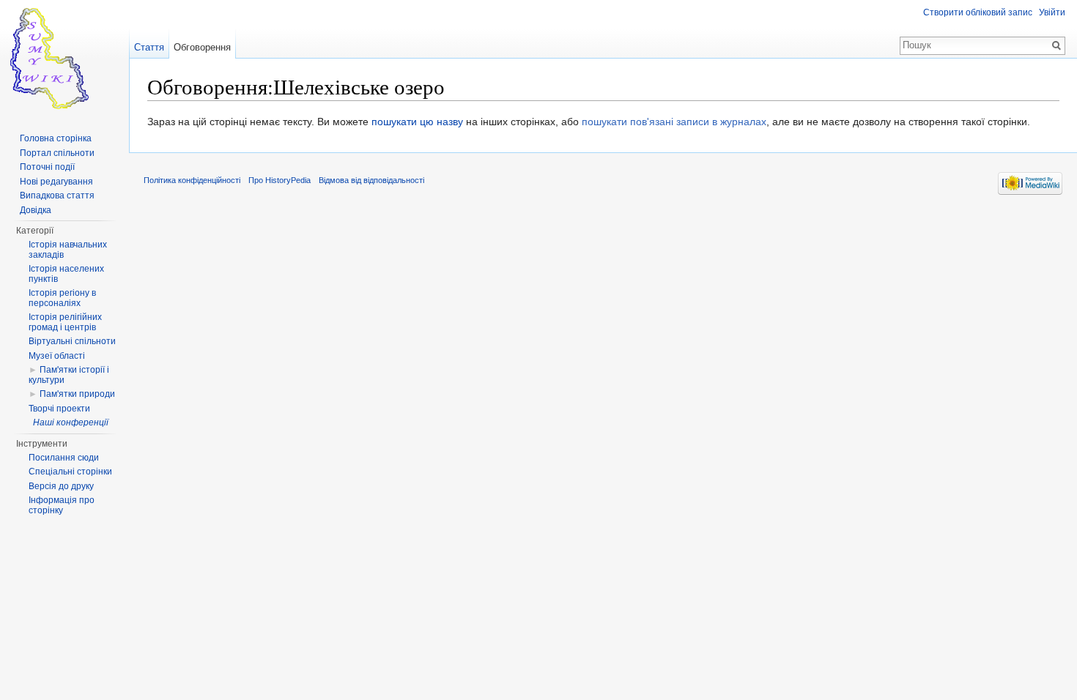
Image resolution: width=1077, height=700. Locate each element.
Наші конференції (70, 422)
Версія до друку (61, 486)
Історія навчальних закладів (68, 249)
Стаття (149, 47)
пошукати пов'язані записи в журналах (674, 121)
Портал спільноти (57, 153)
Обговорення (202, 47)
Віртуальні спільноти (72, 341)
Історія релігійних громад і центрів (65, 322)
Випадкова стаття (57, 195)
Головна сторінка (56, 138)
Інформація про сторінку (62, 505)
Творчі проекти (59, 408)
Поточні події (47, 167)
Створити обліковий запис (977, 12)
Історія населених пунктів (66, 274)
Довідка (35, 210)
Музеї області (57, 356)
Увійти (1052, 12)
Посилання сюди (64, 458)
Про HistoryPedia (279, 180)
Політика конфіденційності (192, 180)
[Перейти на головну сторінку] (64, 58)
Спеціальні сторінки (70, 471)
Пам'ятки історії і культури (69, 375)
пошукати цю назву (417, 121)
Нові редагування (56, 181)
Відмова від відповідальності (371, 180)
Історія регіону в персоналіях (62, 298)
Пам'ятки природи (77, 394)
